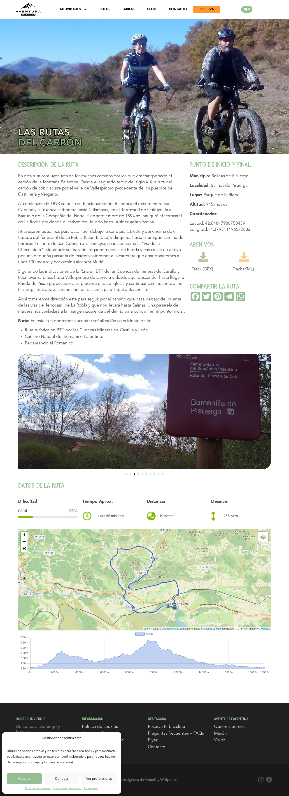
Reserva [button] (207, 9)
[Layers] (263, 537)
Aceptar (24, 778)
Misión (220, 733)
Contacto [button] (178, 9)
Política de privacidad (67, 788)
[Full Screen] (24, 548)
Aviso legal (91, 788)
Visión (220, 740)
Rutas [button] (105, 9)
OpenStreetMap (170, 628)
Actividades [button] (70, 9)
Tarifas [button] (128, 9)
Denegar (61, 778)
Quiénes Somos (229, 727)
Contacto (156, 747)
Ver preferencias (99, 778)
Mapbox (265, 628)
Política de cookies (38, 788)
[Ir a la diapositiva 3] (134, 474)
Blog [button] (151, 9)
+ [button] (24, 535)
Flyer (152, 740)
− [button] (24, 542)
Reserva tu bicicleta (166, 727)
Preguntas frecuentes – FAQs (176, 733)
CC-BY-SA (241, 628)
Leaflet (147, 628)
